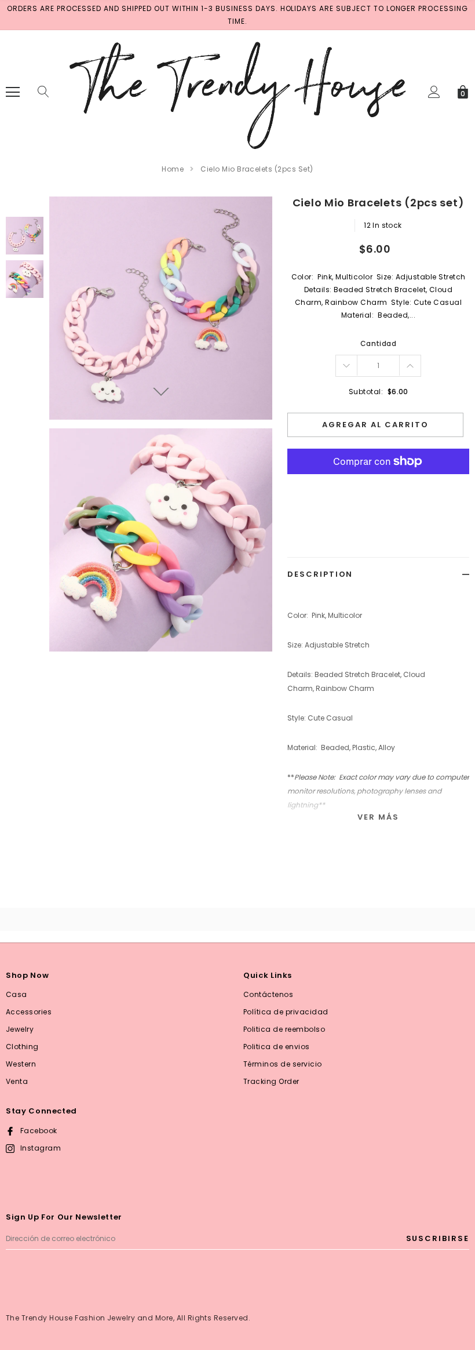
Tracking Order (271, 1081)
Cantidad (378, 343)
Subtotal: (366, 391)
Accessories (29, 1012)
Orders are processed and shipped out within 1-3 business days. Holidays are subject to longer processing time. (237, 14)
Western (21, 1064)
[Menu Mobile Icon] (13, 92)
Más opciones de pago (378, 489)
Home (173, 169)
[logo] (237, 91)
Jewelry (20, 1029)
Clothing (22, 1046)
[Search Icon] (43, 92)
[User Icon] (434, 92)
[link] (24, 235)
